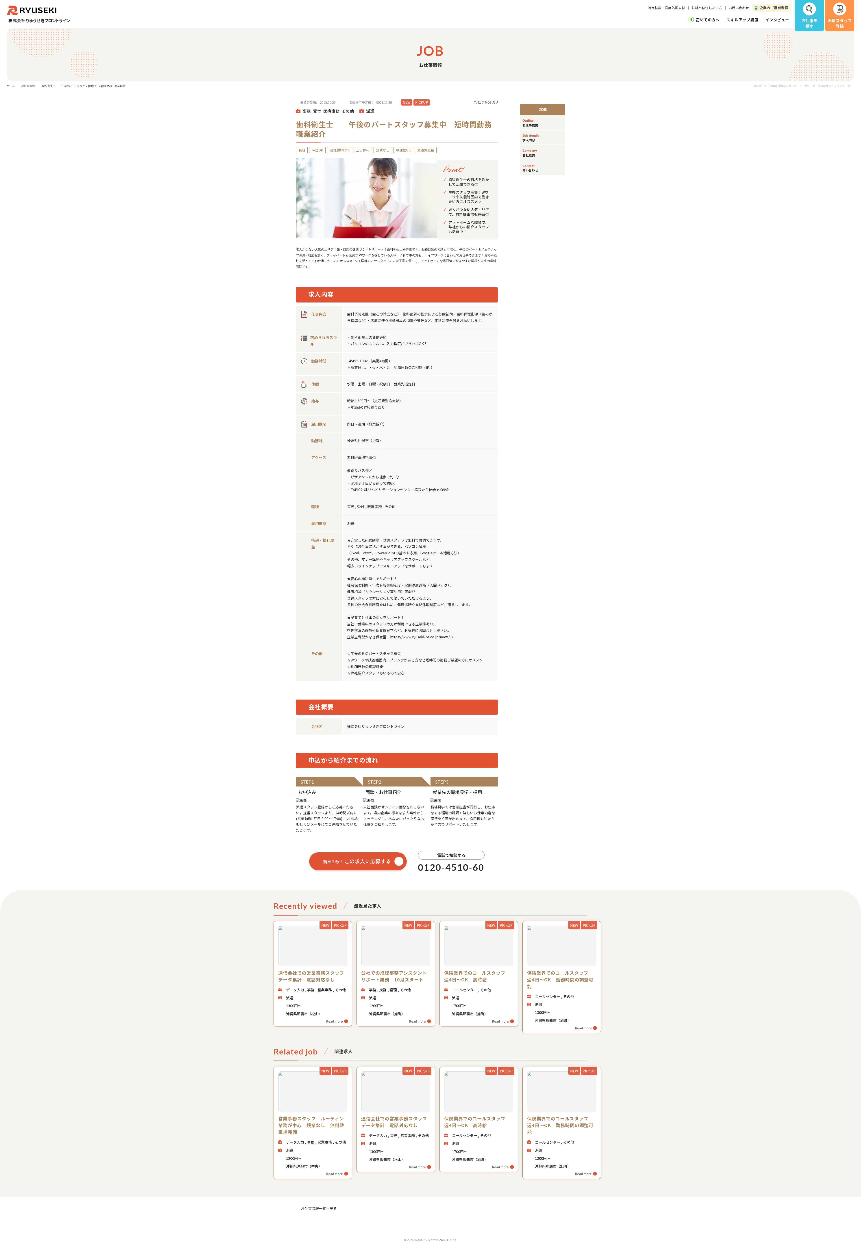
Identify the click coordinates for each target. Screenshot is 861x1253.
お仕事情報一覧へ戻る (319, 1208)
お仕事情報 (28, 86)
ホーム (11, 86)
